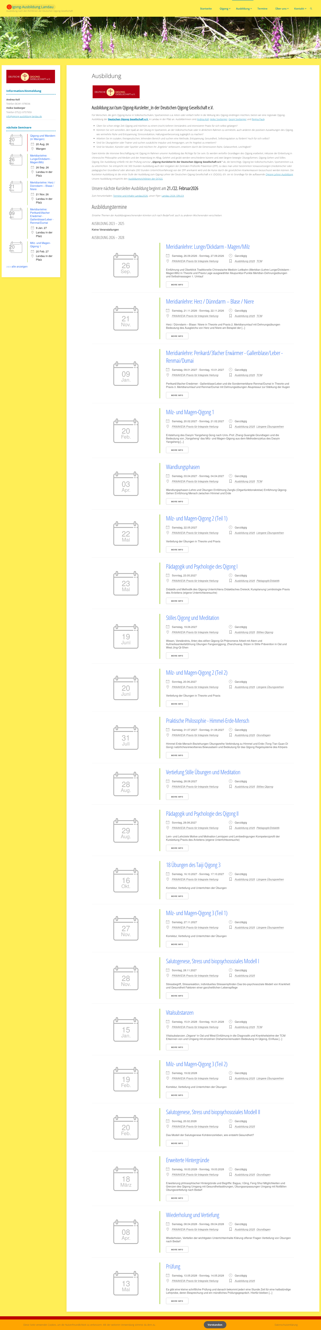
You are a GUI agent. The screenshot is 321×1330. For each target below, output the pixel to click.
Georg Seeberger (237, 119)
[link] (311, 8)
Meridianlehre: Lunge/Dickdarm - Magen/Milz (208, 246)
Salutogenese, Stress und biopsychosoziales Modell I (212, 961)
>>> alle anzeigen (17, 266)
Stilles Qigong (264, 632)
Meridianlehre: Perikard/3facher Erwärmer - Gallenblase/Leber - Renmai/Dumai (224, 357)
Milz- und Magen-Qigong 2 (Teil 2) (196, 672)
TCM (259, 261)
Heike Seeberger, (219, 119)
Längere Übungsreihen (270, 426)
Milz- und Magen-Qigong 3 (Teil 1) (196, 913)
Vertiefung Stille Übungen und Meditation (203, 772)
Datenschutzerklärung (286, 1324)
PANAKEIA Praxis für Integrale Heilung (195, 261)
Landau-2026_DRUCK (173, 195)
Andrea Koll (203, 119)
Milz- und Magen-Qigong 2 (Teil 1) (196, 518)
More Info (177, 284)
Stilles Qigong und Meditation (192, 618)
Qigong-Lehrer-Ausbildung (279, 174)
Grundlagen (263, 735)
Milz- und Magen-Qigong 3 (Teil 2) (196, 1064)
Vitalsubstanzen (179, 1012)
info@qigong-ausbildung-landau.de (24, 116)
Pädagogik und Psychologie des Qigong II (202, 813)
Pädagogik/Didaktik (268, 581)
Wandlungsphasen (183, 467)
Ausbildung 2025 (245, 261)
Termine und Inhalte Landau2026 (130, 195)
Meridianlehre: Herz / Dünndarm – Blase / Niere (210, 301)
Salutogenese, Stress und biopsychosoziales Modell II (213, 1112)
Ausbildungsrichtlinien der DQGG (145, 178)
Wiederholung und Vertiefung (192, 1215)
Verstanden (215, 1324)
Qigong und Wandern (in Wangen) (42, 137)
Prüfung (173, 1266)
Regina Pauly (258, 119)
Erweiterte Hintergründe (187, 1160)
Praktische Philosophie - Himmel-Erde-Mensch (207, 720)
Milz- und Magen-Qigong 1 (190, 412)
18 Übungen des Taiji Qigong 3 (193, 865)
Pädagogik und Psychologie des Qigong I (201, 566)
